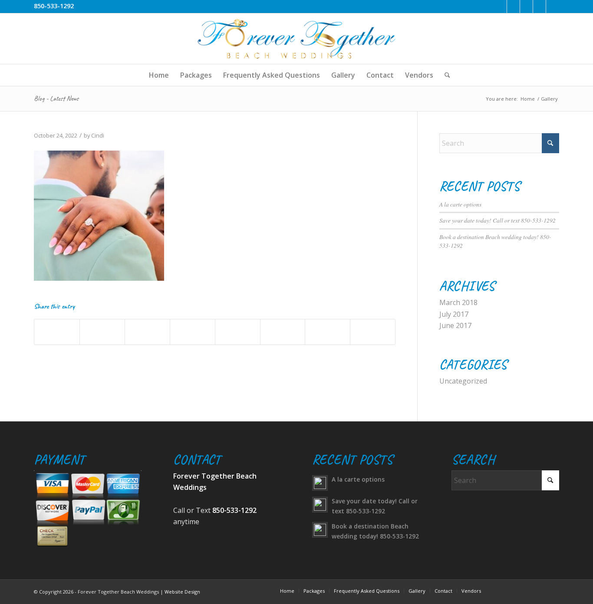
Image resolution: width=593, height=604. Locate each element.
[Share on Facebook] (56, 331)
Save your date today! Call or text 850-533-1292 (497, 220)
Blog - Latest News (56, 98)
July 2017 (453, 314)
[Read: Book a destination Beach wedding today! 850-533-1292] (320, 530)
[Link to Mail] (552, 6)
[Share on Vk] (282, 331)
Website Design (182, 591)
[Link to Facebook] (500, 6)
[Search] (444, 75)
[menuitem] (159, 75)
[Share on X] (102, 331)
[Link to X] (513, 6)
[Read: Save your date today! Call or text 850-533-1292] (320, 504)
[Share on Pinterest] (147, 331)
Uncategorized (463, 381)
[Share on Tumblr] (237, 331)
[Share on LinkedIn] (192, 331)
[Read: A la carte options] (320, 483)
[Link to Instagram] (539, 6)
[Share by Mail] (372, 331)
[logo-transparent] (296, 38)
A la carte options (460, 204)
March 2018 (458, 302)
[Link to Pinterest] (526, 6)
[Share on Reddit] (327, 331)
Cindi (97, 135)
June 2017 (455, 325)
